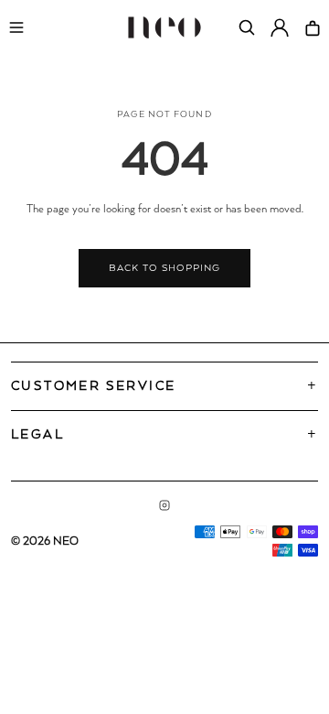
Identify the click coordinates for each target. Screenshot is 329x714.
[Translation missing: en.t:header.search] (247, 27)
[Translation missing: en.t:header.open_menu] (16, 27)
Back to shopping (164, 268)
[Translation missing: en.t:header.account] (280, 27)
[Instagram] (164, 505)
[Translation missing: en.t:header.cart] (312, 27)
